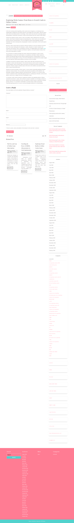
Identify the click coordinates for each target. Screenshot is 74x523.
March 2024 (51, 235)
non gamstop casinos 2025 (54, 262)
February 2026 (52, 177)
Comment (8, 93)
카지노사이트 (51, 426)
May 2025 (51, 200)
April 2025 (51, 202)
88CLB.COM (51, 299)
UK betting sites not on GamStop (55, 295)
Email (7, 117)
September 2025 (52, 190)
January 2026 (52, 180)
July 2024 (51, 225)
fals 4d (50, 29)
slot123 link (51, 325)
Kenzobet (51, 376)
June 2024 (51, 227)
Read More (10, 168)
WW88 (50, 369)
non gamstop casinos (53, 287)
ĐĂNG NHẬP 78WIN (53, 383)
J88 (50, 285)
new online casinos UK (53, 281)
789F (50, 319)
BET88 (50, 335)
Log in (39, 454)
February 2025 (52, 207)
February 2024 (52, 237)
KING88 (50, 329)
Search (58, 83)
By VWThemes (42, 521)
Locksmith (11, 15)
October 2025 (52, 187)
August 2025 (51, 192)
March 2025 (51, 205)
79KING (50, 343)
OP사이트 (51, 419)
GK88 (50, 291)
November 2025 (52, 185)
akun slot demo (52, 333)
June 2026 (51, 167)
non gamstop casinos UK (54, 305)
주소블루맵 (51, 22)
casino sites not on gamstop (54, 331)
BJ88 (50, 355)
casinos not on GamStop (54, 293)
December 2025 (52, 182)
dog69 (50, 353)
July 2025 (51, 195)
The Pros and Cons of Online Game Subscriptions (12, 146)
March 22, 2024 (25, 152)
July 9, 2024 (39, 150)
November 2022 (52, 242)
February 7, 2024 (11, 24)
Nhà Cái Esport (52, 129)
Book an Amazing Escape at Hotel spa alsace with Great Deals (57, 147)
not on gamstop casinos (54, 303)
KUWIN (50, 323)
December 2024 (52, 212)
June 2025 (51, 197)
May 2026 (51, 170)
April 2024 (51, 232)
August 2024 (51, 222)
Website (7, 124)
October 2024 (52, 217)
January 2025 (52, 210)
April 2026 (51, 172)
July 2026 (51, 165)
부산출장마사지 (52, 440)
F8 (49, 327)
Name (7, 110)
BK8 (50, 349)
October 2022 (52, 245)
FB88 (50, 317)
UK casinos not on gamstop (54, 337)
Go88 (50, 36)
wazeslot (51, 362)
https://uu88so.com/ (53, 315)
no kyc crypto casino (53, 289)
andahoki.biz (51, 279)
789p (50, 339)
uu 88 (50, 301)
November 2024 (52, 215)
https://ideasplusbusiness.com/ (55, 433)
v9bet (44, 48)
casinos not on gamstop (54, 15)
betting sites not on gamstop (55, 313)
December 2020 (52, 247)
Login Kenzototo (52, 412)
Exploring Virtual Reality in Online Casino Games (39, 146)
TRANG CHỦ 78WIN (53, 351)
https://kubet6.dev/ (53, 307)
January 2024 (52, 240)
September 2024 (52, 220)
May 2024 (51, 230)
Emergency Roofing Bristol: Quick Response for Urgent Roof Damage (57, 131)
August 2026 (51, 162)
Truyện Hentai (52, 321)
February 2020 (52, 250)
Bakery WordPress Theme (34, 521)
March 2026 (51, 175)
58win (50, 260)
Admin (17, 24)
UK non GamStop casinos (54, 283)
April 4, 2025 (11, 150)
